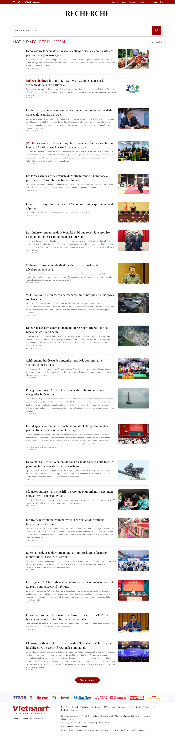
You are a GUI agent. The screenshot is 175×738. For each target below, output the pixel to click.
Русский (154, 2)
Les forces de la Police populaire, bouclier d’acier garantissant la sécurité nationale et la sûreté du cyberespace (70, 145)
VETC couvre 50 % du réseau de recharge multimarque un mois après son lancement (70, 297)
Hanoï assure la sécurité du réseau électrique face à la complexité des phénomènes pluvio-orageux (69, 53)
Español (140, 2)
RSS (105, 707)
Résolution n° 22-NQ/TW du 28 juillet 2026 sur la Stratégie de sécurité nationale (65, 83)
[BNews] (54, 697)
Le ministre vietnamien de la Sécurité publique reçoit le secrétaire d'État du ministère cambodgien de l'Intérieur (68, 234)
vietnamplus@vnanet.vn (77, 726)
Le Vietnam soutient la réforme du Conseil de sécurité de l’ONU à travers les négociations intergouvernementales (67, 617)
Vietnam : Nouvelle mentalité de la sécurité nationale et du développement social (62, 267)
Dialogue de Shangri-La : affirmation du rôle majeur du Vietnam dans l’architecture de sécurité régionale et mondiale (70, 645)
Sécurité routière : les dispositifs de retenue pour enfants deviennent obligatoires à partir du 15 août (69, 494)
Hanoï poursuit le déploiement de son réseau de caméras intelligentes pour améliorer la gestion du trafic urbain (70, 464)
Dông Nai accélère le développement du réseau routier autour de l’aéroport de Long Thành (67, 330)
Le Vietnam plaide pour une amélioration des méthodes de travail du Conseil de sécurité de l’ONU (69, 112)
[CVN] (101, 697)
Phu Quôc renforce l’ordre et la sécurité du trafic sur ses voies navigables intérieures (65, 392)
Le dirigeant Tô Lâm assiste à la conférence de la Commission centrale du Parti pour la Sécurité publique (70, 584)
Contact (74, 710)
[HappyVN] (154, 697)
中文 (147, 2)
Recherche (87, 13)
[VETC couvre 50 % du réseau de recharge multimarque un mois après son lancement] (133, 303)
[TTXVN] (19, 697)
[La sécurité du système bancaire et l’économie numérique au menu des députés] (133, 212)
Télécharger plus (87, 680)
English (124, 2)
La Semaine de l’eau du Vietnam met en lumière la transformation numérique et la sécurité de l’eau (67, 555)
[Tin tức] (42, 697)
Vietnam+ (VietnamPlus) (33, 2)
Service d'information (144, 707)
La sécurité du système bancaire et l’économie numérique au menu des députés (71, 206)
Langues (121, 707)
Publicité (64, 710)
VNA (130, 707)
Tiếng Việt (116, 2)
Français (132, 2)
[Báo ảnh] (136, 697)
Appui (112, 707)
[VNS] (82, 697)
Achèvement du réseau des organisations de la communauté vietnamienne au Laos (64, 362)
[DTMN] (118, 697)
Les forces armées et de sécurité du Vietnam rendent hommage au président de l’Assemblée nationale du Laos (67, 178)
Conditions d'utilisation (91, 707)
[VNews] (31, 697)
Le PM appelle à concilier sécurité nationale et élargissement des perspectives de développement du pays (67, 428)
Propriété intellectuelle (70, 707)
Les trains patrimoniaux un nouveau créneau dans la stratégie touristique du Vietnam (65, 522)
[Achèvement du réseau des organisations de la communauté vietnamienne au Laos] (133, 368)
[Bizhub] (65, 697)
